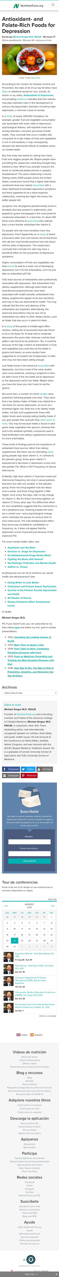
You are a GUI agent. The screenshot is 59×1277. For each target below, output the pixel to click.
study (9, 116)
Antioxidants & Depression (38, 95)
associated (38, 185)
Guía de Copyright (29, 1236)
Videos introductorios (29, 1060)
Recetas (29, 1080)
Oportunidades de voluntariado (29, 1158)
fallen (5, 91)
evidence (22, 99)
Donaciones (29, 1144)
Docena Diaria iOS (29, 1123)
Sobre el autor (12, 705)
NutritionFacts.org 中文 (30, 1195)
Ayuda (29, 1230)
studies (43, 394)
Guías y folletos (29, 1084)
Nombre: (29, 836)
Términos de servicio (29, 1243)
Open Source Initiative (29, 1168)
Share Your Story (29, 1171)
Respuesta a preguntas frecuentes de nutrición (29, 1087)
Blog (29, 1077)
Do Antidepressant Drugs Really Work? (29, 555)
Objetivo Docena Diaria (29, 1133)
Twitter (30, 769)
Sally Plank (35, 78)
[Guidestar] (24, 1259)
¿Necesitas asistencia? (29, 1233)
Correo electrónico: (29, 848)
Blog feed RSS (29, 1216)
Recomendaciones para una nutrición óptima (29, 1090)
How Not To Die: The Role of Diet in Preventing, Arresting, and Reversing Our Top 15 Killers (31, 672)
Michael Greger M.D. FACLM (27, 36)
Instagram (13, 775)
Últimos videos (30, 1063)
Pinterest (31, 775)
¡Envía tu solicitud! (40, 1270)
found (11, 266)
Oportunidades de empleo (29, 1164)
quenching (33, 221)
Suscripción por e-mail (29, 1206)
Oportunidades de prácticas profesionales (29, 1161)
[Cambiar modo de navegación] (53, 4)
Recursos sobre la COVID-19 (29, 1094)
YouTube (47, 769)
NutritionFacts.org (31, 5)
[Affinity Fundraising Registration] (31, 1259)
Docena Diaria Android (29, 1126)
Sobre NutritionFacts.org (29, 1227)
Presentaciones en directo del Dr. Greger (29, 1066)
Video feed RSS (29, 1212)
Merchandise (29, 1147)
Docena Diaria (29, 1129)
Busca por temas (29, 1056)
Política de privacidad (29, 1240)
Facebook (13, 769)
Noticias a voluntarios (29, 1209)
